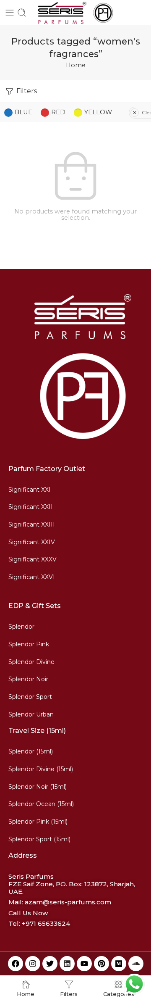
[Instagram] (32, 963)
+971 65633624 (46, 923)
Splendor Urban (31, 714)
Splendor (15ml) (30, 751)
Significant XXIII (31, 524)
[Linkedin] (67, 963)
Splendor (21, 626)
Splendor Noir (28, 679)
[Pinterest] (101, 963)
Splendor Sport (30, 697)
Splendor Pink (28, 644)
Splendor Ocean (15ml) (41, 804)
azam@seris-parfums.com (68, 902)
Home (76, 65)
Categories (118, 993)
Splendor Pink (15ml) (38, 821)
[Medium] (118, 963)
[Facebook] (15, 963)
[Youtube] (84, 963)
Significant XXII (30, 507)
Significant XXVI (31, 577)
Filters (26, 91)
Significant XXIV (31, 542)
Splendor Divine (31, 662)
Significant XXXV (32, 559)
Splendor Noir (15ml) (37, 786)
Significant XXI (29, 489)
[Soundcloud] (135, 963)
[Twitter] (49, 963)
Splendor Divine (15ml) (40, 769)
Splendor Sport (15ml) (39, 839)
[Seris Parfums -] (75, 13)
